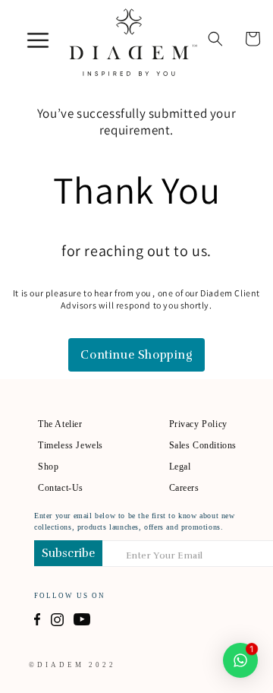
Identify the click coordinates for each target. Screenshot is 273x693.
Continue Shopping (136, 355)
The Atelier (60, 424)
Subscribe (68, 553)
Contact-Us (60, 488)
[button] (215, 38)
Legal (180, 466)
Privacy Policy (198, 424)
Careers (184, 488)
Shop (48, 466)
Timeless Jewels (70, 445)
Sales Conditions (203, 445)
